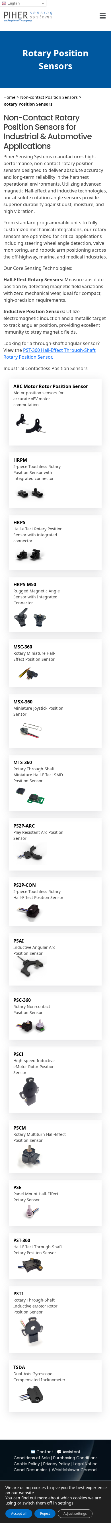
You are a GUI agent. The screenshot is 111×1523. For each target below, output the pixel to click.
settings (65, 1503)
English (13, 3)
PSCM (19, 1128)
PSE (17, 1187)
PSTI (18, 1293)
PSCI (18, 1054)
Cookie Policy (27, 1464)
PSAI (18, 941)
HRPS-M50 (24, 584)
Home (9, 97)
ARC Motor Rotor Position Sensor (50, 386)
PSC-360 (22, 1000)
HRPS (19, 522)
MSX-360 (22, 702)
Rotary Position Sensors (27, 104)
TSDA (19, 1367)
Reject (45, 1513)
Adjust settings (75, 1513)
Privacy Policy (56, 1464)
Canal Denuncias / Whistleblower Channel (55, 1470)
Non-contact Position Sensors (49, 97)
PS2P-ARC (24, 826)
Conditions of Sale (32, 1458)
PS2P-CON (24, 885)
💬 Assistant (69, 1452)
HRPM (20, 460)
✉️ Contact (41, 1452)
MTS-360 (22, 762)
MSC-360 (22, 647)
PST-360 (21, 1240)
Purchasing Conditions (75, 1458)
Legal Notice (85, 1464)
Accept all (18, 1513)
